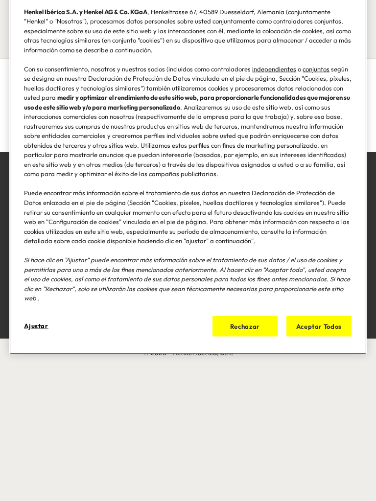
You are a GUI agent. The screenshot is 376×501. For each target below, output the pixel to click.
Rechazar (245, 326)
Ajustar (36, 325)
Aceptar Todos (319, 326)
